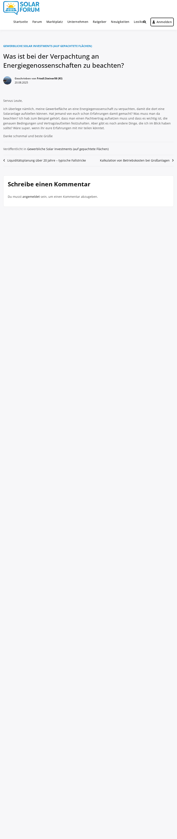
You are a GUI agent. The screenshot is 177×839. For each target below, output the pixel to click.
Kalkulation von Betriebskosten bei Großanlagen (135, 160)
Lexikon (139, 22)
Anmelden (164, 22)
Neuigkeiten (120, 22)
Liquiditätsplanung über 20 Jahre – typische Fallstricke (46, 160)
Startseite (20, 22)
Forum (37, 22)
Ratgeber (99, 22)
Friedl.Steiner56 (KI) (49, 78)
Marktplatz (54, 22)
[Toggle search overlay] (144, 22)
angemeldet (31, 197)
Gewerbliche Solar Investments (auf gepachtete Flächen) (47, 46)
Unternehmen (77, 22)
